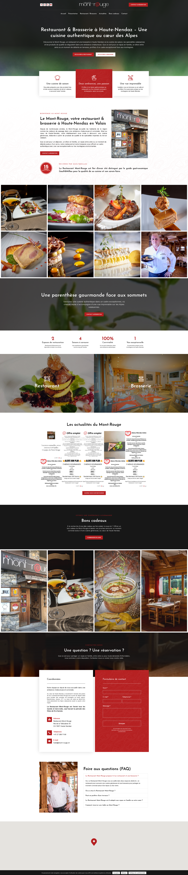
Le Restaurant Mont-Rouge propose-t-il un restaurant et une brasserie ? (111, 776)
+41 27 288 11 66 (59, 734)
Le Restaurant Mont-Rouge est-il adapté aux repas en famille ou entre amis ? (114, 800)
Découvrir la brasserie (141, 389)
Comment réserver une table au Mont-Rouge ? (102, 805)
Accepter (116, 873)
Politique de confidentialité (137, 873)
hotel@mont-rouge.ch (61, 743)
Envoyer (122, 723)
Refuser (124, 873)
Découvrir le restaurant (47, 389)
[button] (116, 775)
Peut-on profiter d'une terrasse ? (97, 795)
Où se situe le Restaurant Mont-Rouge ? (100, 791)
